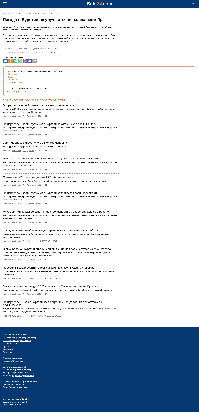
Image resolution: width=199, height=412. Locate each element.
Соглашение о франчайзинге (17, 340)
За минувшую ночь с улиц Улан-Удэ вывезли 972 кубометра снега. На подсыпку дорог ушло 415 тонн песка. (54, 181)
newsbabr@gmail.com (13, 361)
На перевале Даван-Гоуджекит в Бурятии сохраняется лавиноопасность (50, 192)
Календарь (8, 349)
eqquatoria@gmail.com (23, 375)
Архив (6, 346)
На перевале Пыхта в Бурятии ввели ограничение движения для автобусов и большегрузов (53, 303)
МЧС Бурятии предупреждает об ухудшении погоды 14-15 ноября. (35, 146)
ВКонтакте (14, 80)
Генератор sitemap (12, 405)
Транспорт (31, 260)
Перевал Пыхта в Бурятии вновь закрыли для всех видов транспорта (48, 267)
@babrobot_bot (20, 372)
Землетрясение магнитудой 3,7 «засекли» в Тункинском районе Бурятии (50, 286)
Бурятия (35, 13)
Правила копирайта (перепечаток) (19, 337)
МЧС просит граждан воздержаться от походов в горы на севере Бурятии (51, 158)
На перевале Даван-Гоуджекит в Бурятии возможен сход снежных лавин (50, 124)
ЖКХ (28, 241)
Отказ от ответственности (15, 335)
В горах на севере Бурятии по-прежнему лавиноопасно (39, 105)
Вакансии (7, 352)
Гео (30, 13)
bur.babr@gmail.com (16, 91)
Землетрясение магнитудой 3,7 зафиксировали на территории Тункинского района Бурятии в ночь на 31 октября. (57, 290)
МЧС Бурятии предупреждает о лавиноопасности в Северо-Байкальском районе (56, 211)
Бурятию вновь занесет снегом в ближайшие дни (35, 142)
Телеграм (12, 74)
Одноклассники (15, 82)
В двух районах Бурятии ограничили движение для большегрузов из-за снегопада (57, 248)
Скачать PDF (52, 52)
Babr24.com (22, 13)
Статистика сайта (11, 343)
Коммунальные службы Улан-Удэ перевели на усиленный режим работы (50, 230)
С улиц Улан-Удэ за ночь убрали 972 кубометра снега (38, 177)
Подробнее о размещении (15, 387)
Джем (10, 77)
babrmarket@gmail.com (14, 384)
